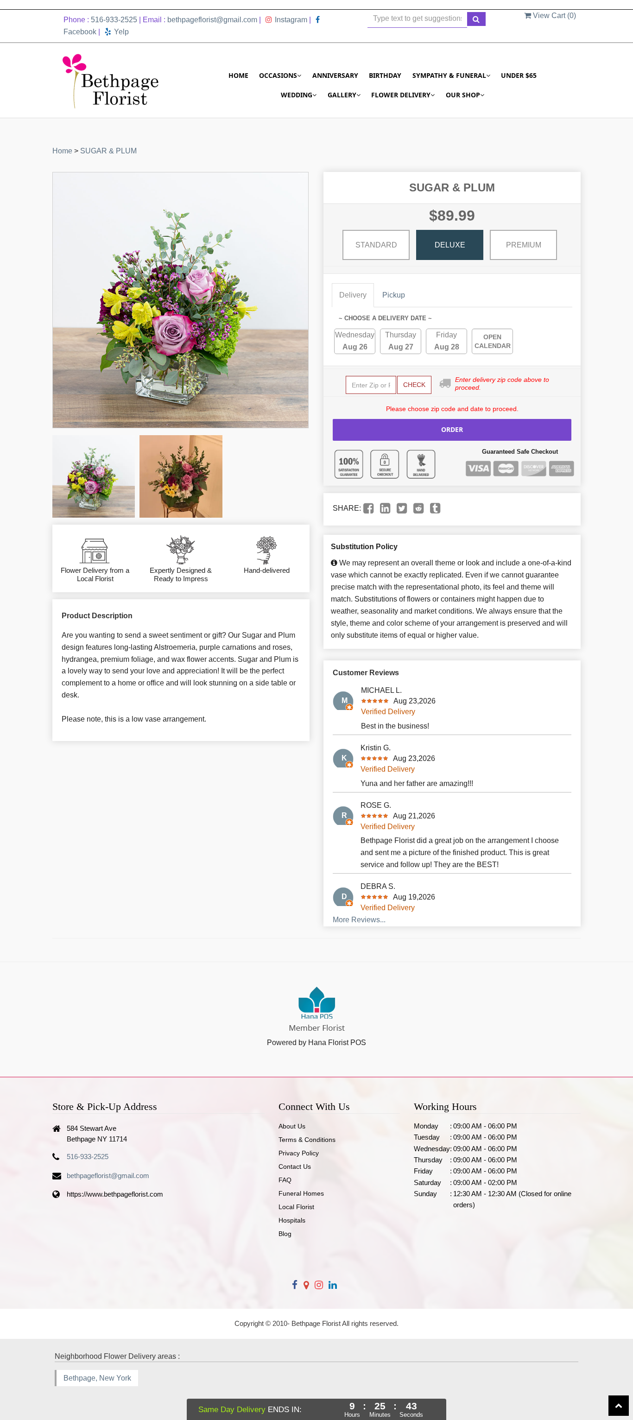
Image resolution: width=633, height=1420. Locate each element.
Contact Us (295, 1166)
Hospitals (292, 1220)
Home (238, 75)
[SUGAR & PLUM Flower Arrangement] (93, 476)
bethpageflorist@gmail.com (212, 20)
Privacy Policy (299, 1153)
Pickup (393, 295)
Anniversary (335, 75)
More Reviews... (359, 920)
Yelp (121, 32)
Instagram (291, 20)
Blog (285, 1233)
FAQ (285, 1180)
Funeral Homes (301, 1193)
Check (414, 384)
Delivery (353, 295)
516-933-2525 (114, 20)
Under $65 (519, 75)
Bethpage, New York (97, 1378)
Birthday (385, 75)
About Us (292, 1126)
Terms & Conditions (307, 1139)
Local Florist (296, 1207)
